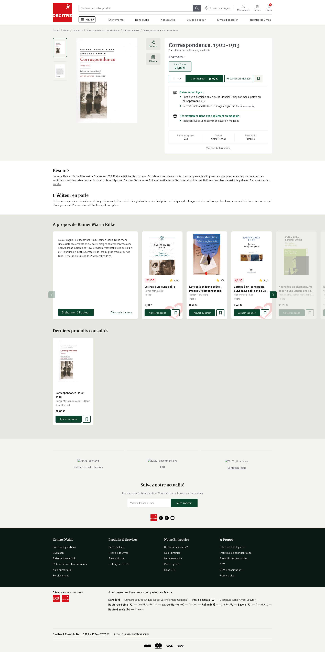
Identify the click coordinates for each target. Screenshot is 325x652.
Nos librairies (172, 552)
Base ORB (170, 570)
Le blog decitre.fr (119, 564)
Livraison (58, 552)
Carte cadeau (116, 547)
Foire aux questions (64, 547)
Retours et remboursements (70, 564)
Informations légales (232, 547)
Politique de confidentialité (236, 552)
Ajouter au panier (157, 312)
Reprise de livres (118, 552)
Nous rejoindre (173, 558)
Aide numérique (62, 570)
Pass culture (116, 558)
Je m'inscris (184, 503)
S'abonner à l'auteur (76, 312)
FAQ (162, 467)
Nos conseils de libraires (88, 467)
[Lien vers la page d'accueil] (62, 12)
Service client (61, 575)
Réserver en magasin (238, 78)
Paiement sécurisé (64, 558)
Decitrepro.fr (172, 564)
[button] (162, 178)
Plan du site (227, 575)
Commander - (204, 78)
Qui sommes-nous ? (176, 547)
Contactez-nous (237, 467)
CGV (222, 564)
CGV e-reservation (230, 570)
